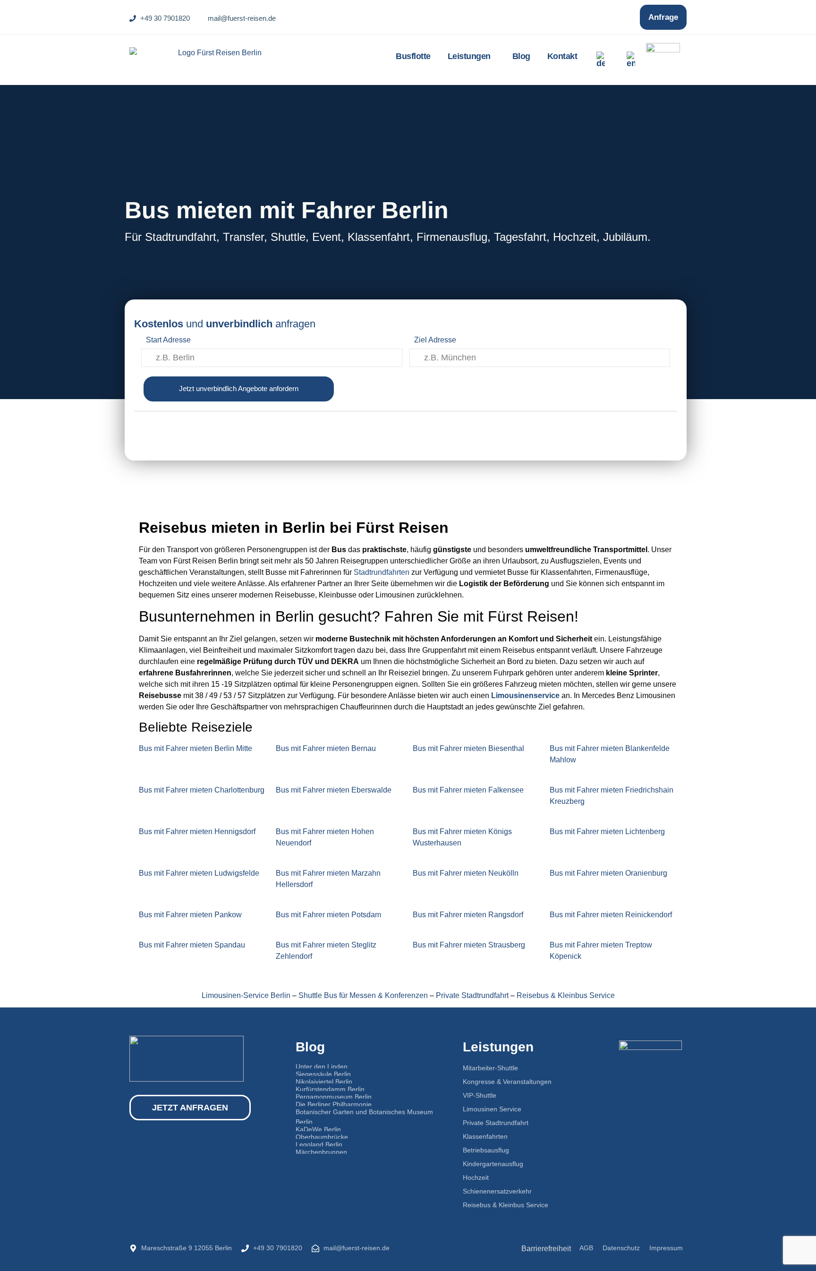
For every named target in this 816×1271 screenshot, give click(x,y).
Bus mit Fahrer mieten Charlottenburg (201, 790)
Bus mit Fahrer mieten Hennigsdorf (197, 831)
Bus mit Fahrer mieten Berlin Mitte (195, 748)
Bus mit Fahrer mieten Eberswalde (333, 790)
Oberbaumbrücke (322, 1137)
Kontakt (562, 56)
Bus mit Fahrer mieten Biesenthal (468, 748)
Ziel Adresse (435, 340)
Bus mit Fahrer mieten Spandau (192, 945)
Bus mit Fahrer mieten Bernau (326, 748)
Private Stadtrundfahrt (472, 995)
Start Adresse (168, 340)
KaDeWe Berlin (318, 1129)
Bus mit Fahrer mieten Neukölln (465, 873)
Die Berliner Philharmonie (334, 1104)
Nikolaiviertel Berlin (324, 1081)
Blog (521, 56)
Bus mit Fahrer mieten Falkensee (468, 790)
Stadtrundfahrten (381, 572)
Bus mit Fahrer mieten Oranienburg (608, 873)
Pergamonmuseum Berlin (334, 1096)
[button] (471, 56)
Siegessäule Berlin (323, 1074)
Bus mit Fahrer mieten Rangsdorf (468, 915)
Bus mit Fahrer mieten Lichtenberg (607, 831)
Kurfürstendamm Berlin (330, 1089)
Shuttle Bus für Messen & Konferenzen (363, 995)
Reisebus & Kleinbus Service (566, 995)
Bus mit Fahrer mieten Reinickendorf (611, 915)
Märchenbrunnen (321, 1152)
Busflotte (413, 56)
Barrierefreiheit (546, 1249)
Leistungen (469, 56)
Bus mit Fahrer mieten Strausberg (469, 945)
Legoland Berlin (319, 1144)
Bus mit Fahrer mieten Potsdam (328, 915)
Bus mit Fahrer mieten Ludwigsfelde (199, 873)
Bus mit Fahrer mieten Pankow (190, 915)
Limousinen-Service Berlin (246, 995)
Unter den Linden (322, 1066)
